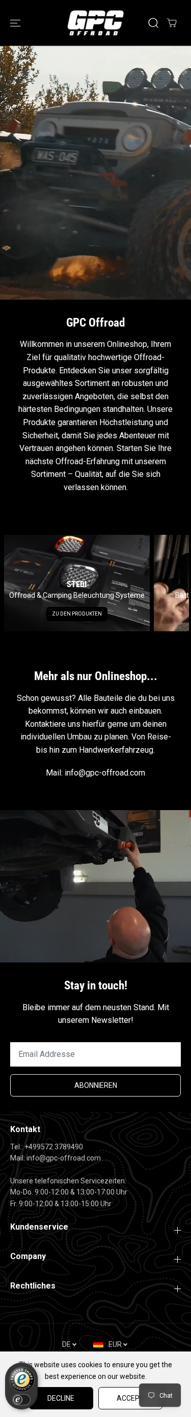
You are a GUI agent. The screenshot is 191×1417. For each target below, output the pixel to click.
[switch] (21, 1399)
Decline (60, 1398)
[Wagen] (171, 23)
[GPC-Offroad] (95, 23)
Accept (130, 1398)
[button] (16, 23)
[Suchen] (153, 23)
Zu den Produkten (77, 614)
